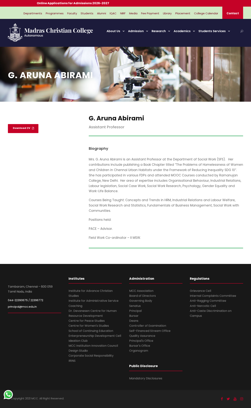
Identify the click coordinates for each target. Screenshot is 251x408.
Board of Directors (142, 296)
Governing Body (140, 301)
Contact (233, 13)
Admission (136, 31)
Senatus (135, 306)
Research (159, 31)
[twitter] (228, 398)
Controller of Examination (147, 326)
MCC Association (141, 291)
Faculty (72, 13)
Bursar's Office (139, 346)
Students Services (212, 31)
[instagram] (241, 398)
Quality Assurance (142, 336)
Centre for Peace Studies (87, 321)
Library (167, 13)
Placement (182, 13)
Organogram (138, 351)
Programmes (55, 13)
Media (133, 13)
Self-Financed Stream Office (150, 331)
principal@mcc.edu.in (22, 307)
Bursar (134, 316)
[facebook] (222, 398)
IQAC (113, 13)
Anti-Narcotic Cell (203, 306)
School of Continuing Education (91, 331)
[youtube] (235, 398)
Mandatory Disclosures (145, 378)
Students (87, 13)
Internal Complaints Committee (213, 296)
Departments (33, 13)
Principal (135, 311)
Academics (182, 31)
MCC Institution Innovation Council (93, 346)
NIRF (123, 13)
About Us (113, 31)
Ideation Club (78, 341)
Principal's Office (141, 341)
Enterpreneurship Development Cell (95, 336)
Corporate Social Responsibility (91, 355)
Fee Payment (150, 13)
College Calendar (206, 13)
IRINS (72, 361)
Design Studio (78, 351)
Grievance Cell (200, 291)
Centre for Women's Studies (89, 326)
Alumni (101, 13)
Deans (133, 321)
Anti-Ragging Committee (208, 301)
